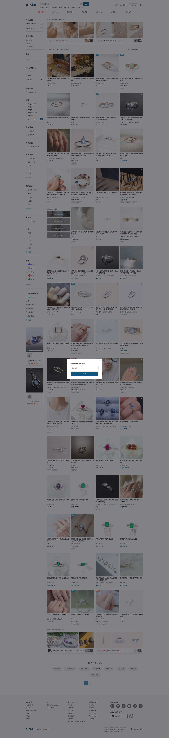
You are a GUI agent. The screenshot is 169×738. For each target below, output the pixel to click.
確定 (84, 373)
